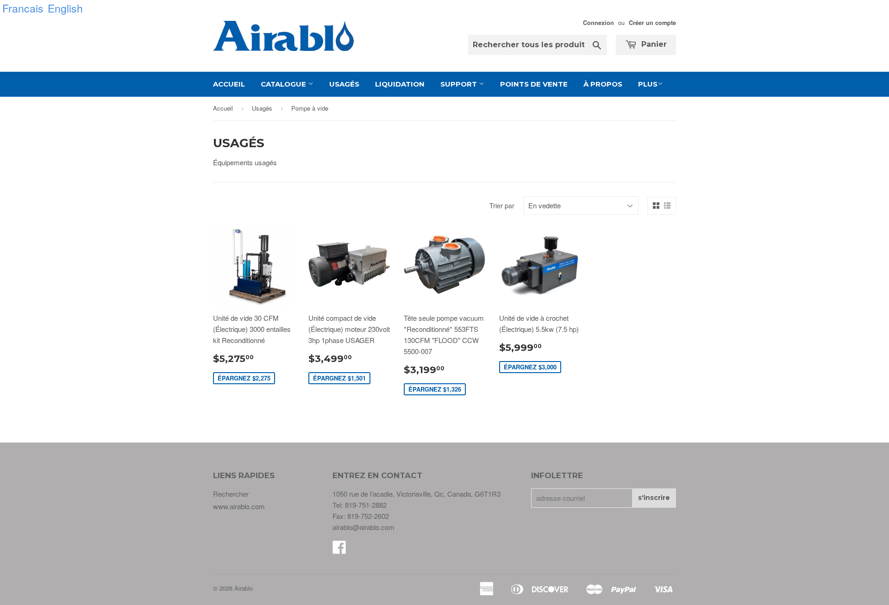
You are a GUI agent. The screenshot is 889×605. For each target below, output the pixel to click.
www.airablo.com (239, 506)
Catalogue (284, 84)
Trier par (501, 205)
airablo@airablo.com (363, 527)
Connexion (598, 23)
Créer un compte (652, 23)
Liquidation (400, 84)
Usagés (344, 84)
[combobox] (537, 45)
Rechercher (231, 494)
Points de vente (534, 84)
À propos (602, 84)
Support (459, 84)
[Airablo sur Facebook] (339, 550)
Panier (653, 44)
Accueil (229, 84)
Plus (647, 84)
